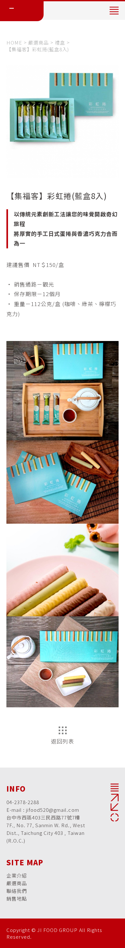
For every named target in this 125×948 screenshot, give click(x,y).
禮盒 (60, 42)
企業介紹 (16, 875)
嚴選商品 (38, 42)
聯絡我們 (16, 890)
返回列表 (62, 741)
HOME (14, 42)
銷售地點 (16, 898)
